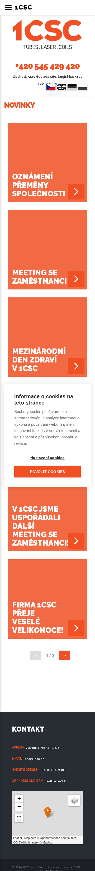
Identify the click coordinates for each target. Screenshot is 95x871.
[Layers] (74, 800)
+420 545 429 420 (47, 66)
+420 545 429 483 (53, 770)
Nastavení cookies (47, 458)
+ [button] (19, 798)
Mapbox (47, 842)
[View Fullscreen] (19, 818)
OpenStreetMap (50, 838)
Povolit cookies (47, 472)
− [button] (19, 806)
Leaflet (17, 838)
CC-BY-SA (20, 842)
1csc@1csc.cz (33, 759)
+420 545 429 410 (56, 781)
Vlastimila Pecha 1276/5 (42, 748)
